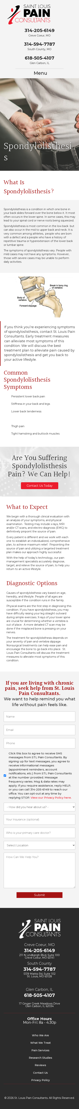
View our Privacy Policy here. (51, 797)
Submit (39, 895)
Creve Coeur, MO (39, 35)
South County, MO (39, 49)
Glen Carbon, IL (39, 63)
